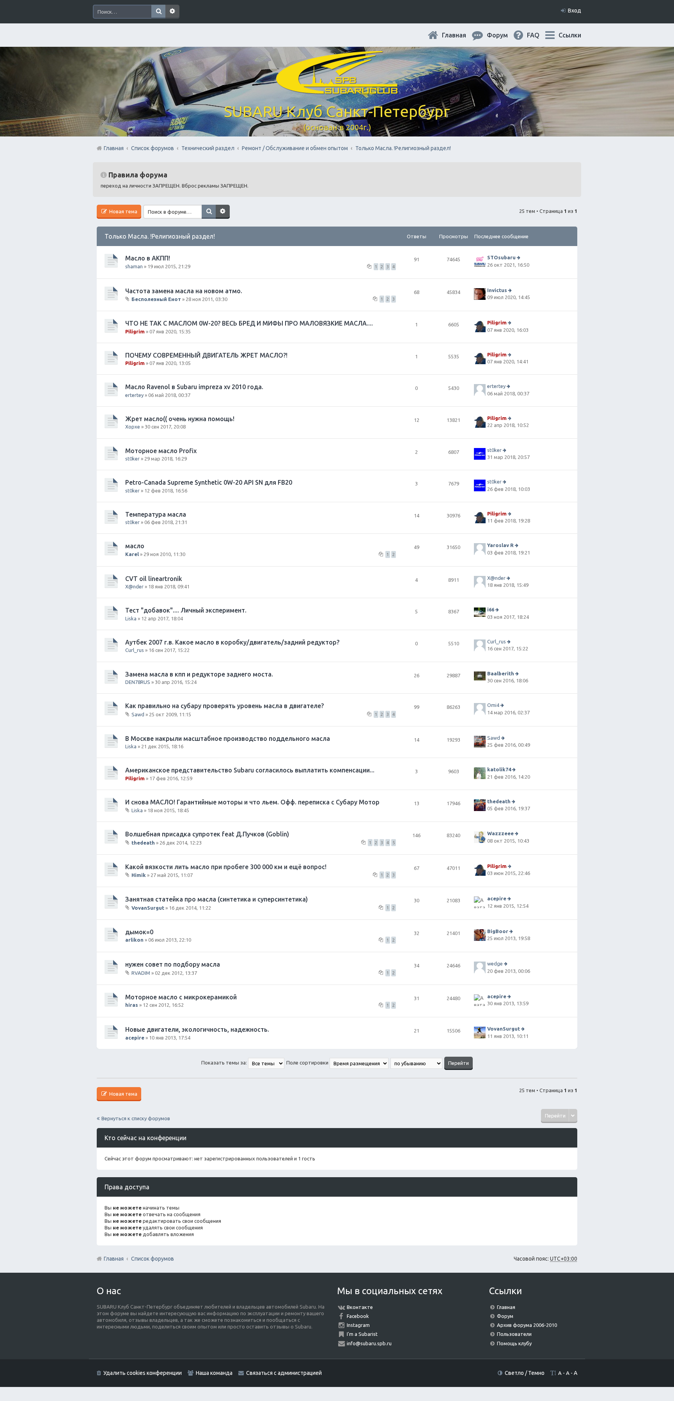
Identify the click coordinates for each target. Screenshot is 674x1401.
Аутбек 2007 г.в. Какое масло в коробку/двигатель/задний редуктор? (232, 642)
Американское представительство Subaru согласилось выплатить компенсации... (249, 770)
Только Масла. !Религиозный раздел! (160, 236)
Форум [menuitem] (503, 35)
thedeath (499, 801)
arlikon (134, 939)
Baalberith (500, 673)
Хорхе (132, 426)
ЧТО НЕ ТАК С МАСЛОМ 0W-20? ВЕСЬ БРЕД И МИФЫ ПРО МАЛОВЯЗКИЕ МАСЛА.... (249, 323)
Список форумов (152, 1259)
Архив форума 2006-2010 (527, 1325)
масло (134, 545)
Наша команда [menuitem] (214, 1373)
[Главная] (337, 89)
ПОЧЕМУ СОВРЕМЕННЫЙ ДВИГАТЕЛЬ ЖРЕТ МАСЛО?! (206, 355)
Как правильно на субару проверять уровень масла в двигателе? (224, 705)
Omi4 (493, 705)
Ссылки (570, 35)
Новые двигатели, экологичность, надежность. (197, 1029)
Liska (131, 618)
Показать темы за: (224, 1062)
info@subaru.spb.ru (369, 1343)
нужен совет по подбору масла (172, 964)
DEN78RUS (137, 682)
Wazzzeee (500, 833)
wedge (495, 964)
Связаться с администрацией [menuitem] (284, 1373)
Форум (505, 1316)
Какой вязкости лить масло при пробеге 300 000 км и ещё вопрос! (225, 866)
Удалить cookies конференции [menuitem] (142, 1373)
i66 (490, 610)
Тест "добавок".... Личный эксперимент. (186, 610)
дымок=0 (139, 931)
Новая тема (122, 211)
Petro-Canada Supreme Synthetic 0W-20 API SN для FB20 (208, 482)
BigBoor (497, 931)
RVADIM (140, 973)
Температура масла (155, 514)
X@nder (134, 586)
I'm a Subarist (362, 1334)
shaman (134, 266)
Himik (138, 875)
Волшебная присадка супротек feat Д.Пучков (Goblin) (207, 834)
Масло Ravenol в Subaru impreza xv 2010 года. (194, 386)
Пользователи (514, 1334)
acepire (496, 899)
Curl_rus (134, 650)
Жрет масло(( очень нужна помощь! (179, 418)
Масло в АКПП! (147, 258)
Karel (132, 554)
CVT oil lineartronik (153, 578)
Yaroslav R (500, 545)
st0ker (132, 458)
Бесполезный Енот (156, 299)
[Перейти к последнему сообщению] (519, 257)
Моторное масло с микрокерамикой (181, 997)
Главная (460, 35)
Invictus (497, 290)
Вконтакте (360, 1307)
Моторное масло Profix (161, 450)
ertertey (134, 395)
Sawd (137, 714)
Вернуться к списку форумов (135, 1118)
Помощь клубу (514, 1343)
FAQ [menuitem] (539, 35)
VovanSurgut (147, 907)
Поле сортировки (308, 1062)
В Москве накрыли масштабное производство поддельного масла (227, 738)
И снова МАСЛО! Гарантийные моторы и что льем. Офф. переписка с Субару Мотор (252, 802)
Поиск (158, 12)
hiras (131, 1005)
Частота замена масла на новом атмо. (183, 290)
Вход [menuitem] (574, 10)
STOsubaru (501, 257)
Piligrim (135, 331)
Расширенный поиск (172, 12)
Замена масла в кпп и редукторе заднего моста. (199, 674)
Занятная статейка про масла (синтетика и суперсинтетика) (216, 899)
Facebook (358, 1316)
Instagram (358, 1325)
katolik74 (499, 769)
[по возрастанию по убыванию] (416, 1062)
